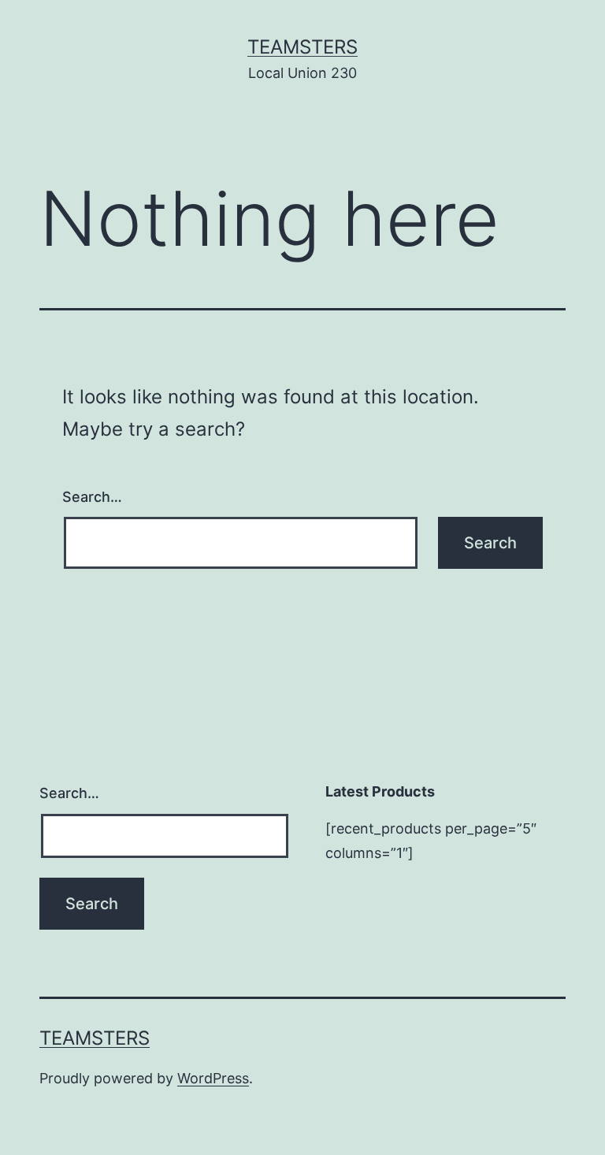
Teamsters (302, 46)
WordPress (213, 1078)
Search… (92, 496)
